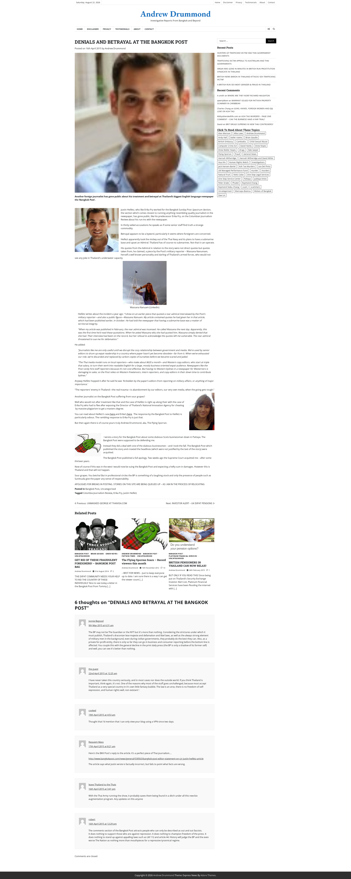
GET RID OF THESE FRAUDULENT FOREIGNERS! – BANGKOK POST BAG (96, 563)
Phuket (235, 183)
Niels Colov (238, 174)
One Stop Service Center (229, 178)
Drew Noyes (111, 554)
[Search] (273, 29)
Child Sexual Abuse (258, 141)
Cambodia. (241, 141)
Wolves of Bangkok (262, 191)
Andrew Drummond (175, 13)
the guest (93, 669)
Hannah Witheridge (227, 158)
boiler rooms (236, 137)
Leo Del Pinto (264, 166)
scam (244, 187)
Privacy (239, 2)
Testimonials (251, 2)
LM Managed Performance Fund (233, 170)
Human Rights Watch (238, 162)
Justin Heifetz (130, 493)
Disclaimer (228, 2)
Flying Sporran (225, 154)
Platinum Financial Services (183, 556)
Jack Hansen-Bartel (227, 166)
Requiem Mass (96, 742)
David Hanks (246, 145)
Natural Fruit (224, 174)
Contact (271, 2)
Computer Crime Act (227, 145)
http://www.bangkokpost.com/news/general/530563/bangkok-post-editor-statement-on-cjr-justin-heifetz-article (146, 758)
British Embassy (225, 141)
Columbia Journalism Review (97, 493)
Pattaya (247, 178)
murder (254, 170)
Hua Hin (222, 162)
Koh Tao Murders (247, 166)
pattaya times (128, 556)
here (112, 414)
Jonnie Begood (96, 621)
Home (217, 2)
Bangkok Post (92, 488)
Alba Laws (238, 133)
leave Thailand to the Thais (102, 784)
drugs (242, 150)
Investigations (258, 162)
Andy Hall (222, 137)
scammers (255, 187)
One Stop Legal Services (258, 174)
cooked (92, 710)
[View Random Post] (268, 29)
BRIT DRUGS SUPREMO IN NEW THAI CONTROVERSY (249, 124)
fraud (237, 154)
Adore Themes (208, 875)
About (262, 2)
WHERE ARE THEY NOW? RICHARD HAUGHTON (249, 95)
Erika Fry (117, 493)
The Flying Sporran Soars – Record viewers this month (144, 561)
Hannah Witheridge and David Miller (256, 158)
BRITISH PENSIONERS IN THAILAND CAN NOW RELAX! (187, 564)
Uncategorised (108, 488)
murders (266, 170)
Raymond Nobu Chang (228, 187)
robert (92, 819)
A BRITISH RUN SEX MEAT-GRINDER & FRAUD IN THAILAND (244, 84)
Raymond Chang (249, 183)
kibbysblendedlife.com (227, 116)
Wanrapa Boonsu (243, 191)
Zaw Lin (221, 195)
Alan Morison (224, 133)
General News (250, 154)
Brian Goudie (97, 554)
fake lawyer (253, 150)
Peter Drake (223, 183)
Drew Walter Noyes (227, 150)
